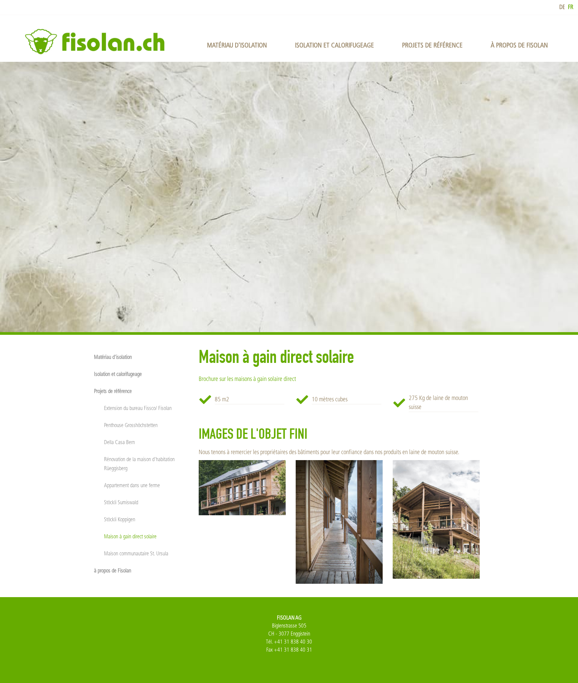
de (562, 7)
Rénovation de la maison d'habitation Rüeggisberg (139, 464)
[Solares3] (339, 522)
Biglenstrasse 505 (289, 626)
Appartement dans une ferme (132, 485)
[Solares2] (242, 488)
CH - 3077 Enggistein (289, 634)
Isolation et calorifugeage (334, 45)
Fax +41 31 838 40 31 (289, 650)
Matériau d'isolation (237, 45)
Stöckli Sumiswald (121, 502)
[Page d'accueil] (97, 41)
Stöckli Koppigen (119, 519)
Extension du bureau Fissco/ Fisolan (138, 408)
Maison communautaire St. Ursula (136, 553)
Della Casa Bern (119, 442)
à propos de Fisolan (519, 45)
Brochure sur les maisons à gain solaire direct (247, 379)
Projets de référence (432, 45)
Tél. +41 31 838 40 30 (289, 642)
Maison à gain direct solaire (130, 536)
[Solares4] (436, 519)
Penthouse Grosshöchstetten (131, 425)
